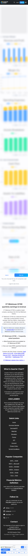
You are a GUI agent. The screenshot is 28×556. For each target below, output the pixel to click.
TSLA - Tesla (14, 475)
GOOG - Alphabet (14, 466)
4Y (14, 552)
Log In (17, 2)
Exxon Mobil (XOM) (19, 353)
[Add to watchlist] (14, 547)
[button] (14, 545)
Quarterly (5, 549)
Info (25, 547)
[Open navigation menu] (25, 2)
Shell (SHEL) (8, 357)
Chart (22, 547)
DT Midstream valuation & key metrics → (14, 360)
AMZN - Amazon (14, 469)
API (14, 440)
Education (14, 434)
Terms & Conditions (14, 449)
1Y (3, 552)
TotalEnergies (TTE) (17, 357)
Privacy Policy (14, 446)
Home (14, 422)
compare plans (10, 329)
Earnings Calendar (14, 425)
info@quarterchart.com (14, 529)
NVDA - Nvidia (14, 472)
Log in (6, 275)
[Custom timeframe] (24, 552)
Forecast (24, 549)
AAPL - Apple (14, 460)
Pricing (14, 437)
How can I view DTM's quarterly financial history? (14, 346)
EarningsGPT (14, 428)
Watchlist (14, 431)
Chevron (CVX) (7, 355)
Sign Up (22, 2)
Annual (14, 549)
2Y (8, 552)
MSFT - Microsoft (14, 463)
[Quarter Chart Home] (4, 2)
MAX (19, 552)
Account (14, 443)
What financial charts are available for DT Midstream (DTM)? (14, 342)
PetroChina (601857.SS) (18, 355)
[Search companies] (14, 2)
